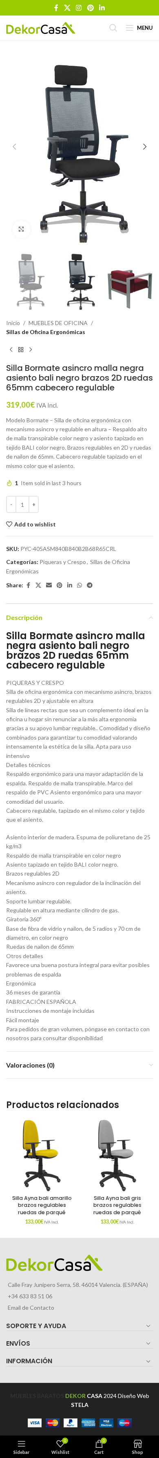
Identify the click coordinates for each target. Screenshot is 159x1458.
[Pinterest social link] (90, 8)
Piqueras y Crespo (63, 561)
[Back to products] (21, 350)
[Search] (113, 28)
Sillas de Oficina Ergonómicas (45, 331)
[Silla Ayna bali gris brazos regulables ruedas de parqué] (117, 1155)
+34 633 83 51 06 (30, 1296)
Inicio (13, 322)
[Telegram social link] (89, 585)
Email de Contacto (31, 1307)
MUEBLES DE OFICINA (58, 322)
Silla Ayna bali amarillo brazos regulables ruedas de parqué (42, 1205)
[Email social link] (49, 585)
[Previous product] (11, 350)
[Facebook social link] (56, 8)
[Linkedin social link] (101, 8)
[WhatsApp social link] (79, 585)
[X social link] (67, 8)
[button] (14, 146)
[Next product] (30, 350)
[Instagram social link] (78, 8)
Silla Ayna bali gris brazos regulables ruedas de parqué (117, 1205)
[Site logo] (40, 27)
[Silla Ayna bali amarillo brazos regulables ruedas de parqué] (41, 1155)
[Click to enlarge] (21, 229)
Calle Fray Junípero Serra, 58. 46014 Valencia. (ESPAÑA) (78, 1284)
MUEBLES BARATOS (37, 1395)
